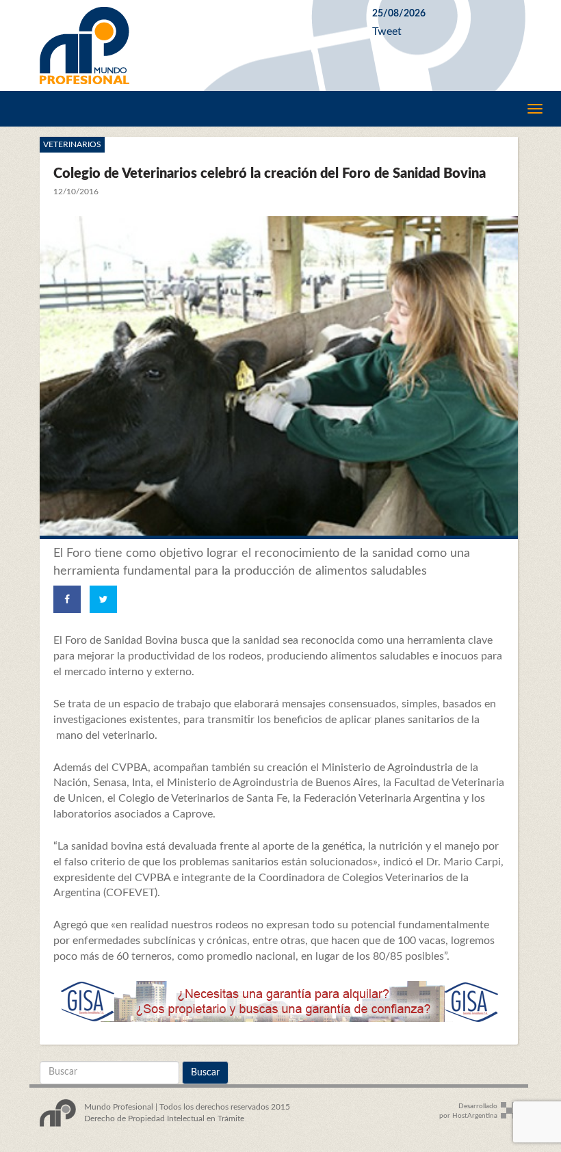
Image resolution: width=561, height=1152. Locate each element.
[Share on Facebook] (67, 599)
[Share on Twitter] (103, 599)
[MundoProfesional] (196, 45)
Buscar (205, 1072)
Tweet (387, 31)
